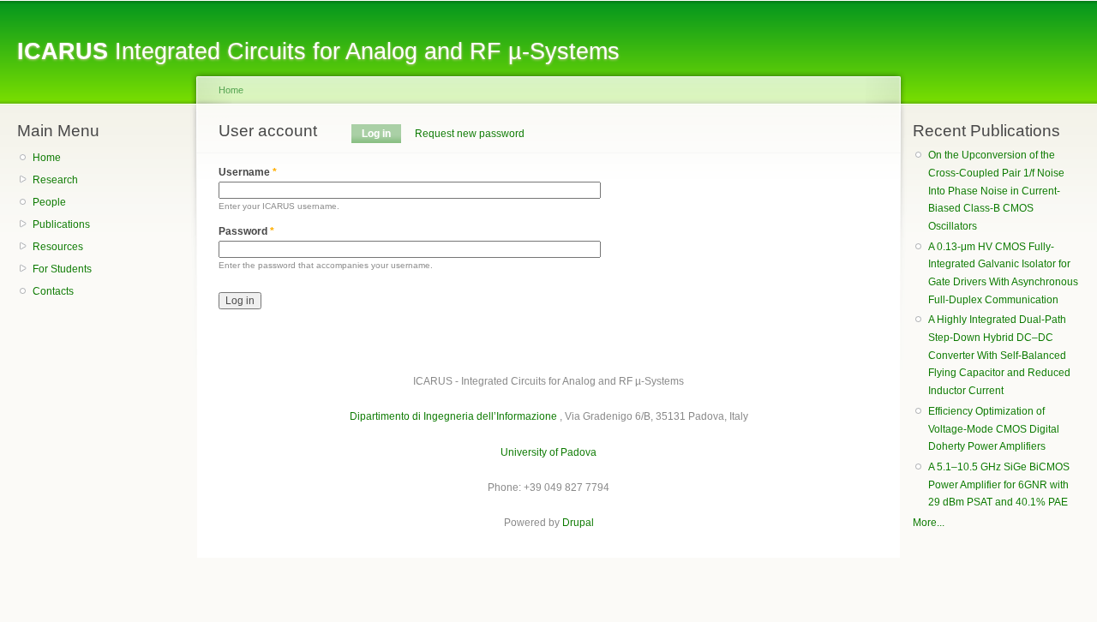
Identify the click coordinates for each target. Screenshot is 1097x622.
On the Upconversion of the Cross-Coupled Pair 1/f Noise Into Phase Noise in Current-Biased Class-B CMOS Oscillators (996, 190)
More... (928, 523)
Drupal (578, 523)
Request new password (470, 134)
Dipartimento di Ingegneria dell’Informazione (453, 416)
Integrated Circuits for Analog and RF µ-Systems (318, 51)
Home (47, 158)
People (49, 202)
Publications (61, 224)
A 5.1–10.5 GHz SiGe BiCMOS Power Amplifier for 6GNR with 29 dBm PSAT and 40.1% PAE (999, 484)
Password (246, 231)
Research (55, 180)
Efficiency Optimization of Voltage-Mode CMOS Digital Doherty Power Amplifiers (993, 428)
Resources (58, 247)
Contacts (53, 291)
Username (248, 172)
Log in (381, 134)
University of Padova (548, 452)
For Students (62, 269)
